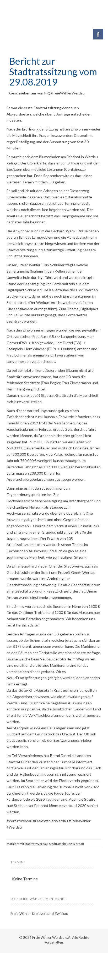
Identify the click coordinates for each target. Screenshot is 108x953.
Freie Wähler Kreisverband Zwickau (39, 913)
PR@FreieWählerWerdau (64, 93)
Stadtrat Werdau (36, 844)
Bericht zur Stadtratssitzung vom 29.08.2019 (53, 71)
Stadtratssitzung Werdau (66, 844)
